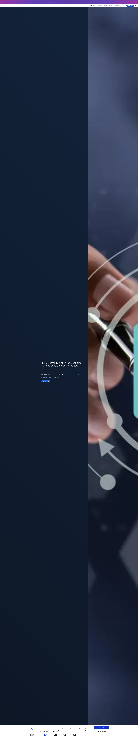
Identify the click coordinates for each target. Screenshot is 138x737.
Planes (105, 5)
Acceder (123, 5)
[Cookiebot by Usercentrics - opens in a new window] (31, 735)
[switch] (55, 735)
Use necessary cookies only (101, 731)
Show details (80, 734)
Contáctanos (46, 381)
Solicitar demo (130, 5)
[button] (92, 5)
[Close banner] (111, 726)
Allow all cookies (101, 727)
